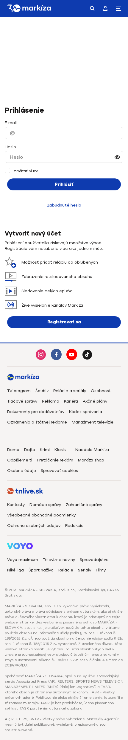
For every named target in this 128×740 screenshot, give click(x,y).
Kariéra (71, 401)
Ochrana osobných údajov (33, 525)
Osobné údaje (21, 470)
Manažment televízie (92, 422)
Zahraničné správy (84, 504)
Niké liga (15, 570)
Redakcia (74, 525)
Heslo (10, 146)
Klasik (60, 449)
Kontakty (16, 504)
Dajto (29, 449)
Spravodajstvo (94, 559)
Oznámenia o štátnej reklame (37, 422)
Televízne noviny (59, 559)
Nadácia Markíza (92, 449)
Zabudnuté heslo (64, 205)
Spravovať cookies (59, 470)
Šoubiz (42, 390)
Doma (13, 449)
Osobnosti (101, 390)
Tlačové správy (22, 401)
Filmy (101, 570)
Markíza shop (91, 460)
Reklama (50, 401)
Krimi (45, 449)
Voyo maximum (22, 559)
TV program (19, 390)
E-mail (11, 122)
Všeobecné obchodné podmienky (41, 515)
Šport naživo (41, 570)
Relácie (65, 570)
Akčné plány (95, 401)
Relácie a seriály (69, 390)
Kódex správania (85, 411)
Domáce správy (45, 504)
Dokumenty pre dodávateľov (35, 411)
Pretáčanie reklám (55, 460)
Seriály (84, 570)
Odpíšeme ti (19, 460)
